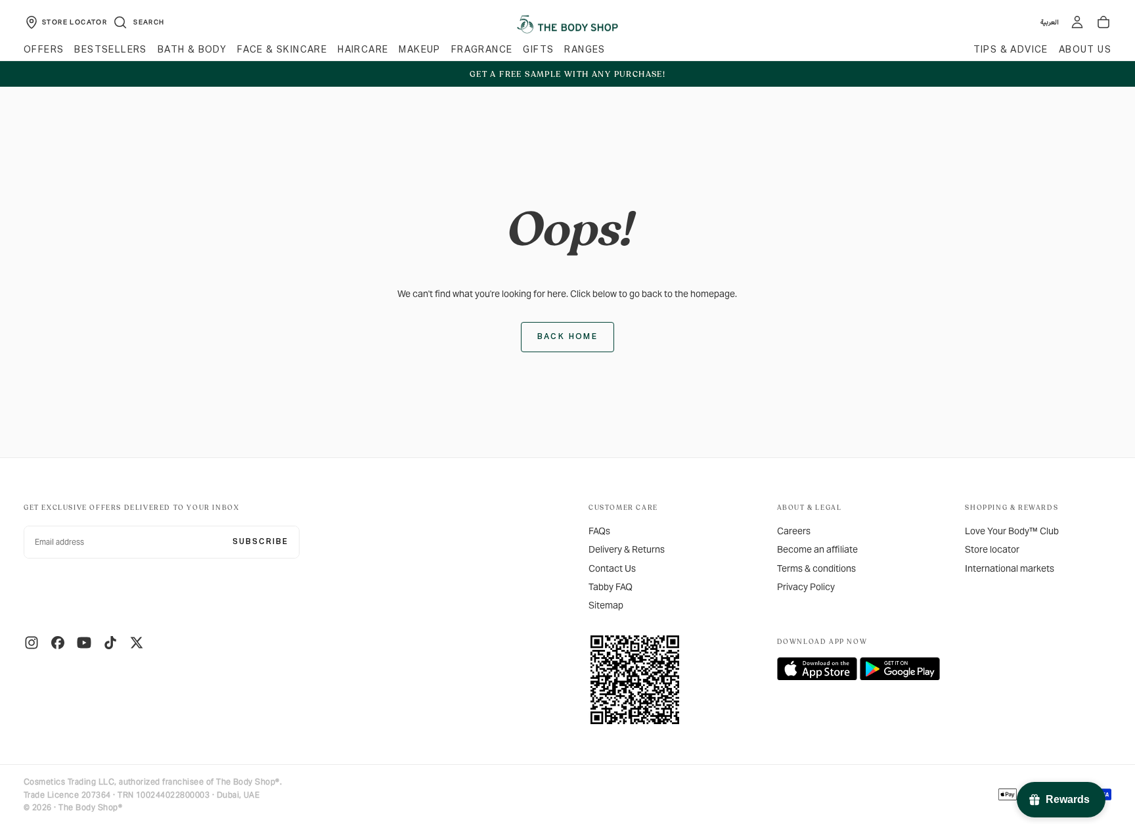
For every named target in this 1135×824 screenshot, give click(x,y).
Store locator (992, 549)
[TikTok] (110, 643)
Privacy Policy (806, 587)
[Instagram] (31, 643)
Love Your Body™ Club (1012, 531)
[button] (138, 22)
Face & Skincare (282, 50)
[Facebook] (58, 643)
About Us (1085, 50)
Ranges (584, 50)
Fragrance (482, 50)
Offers (44, 50)
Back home (567, 337)
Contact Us (612, 568)
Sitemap (606, 605)
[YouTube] (84, 643)
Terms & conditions (816, 568)
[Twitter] (137, 643)
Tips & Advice (1010, 50)
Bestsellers (110, 50)
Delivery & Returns (627, 549)
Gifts (538, 50)
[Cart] (1103, 22)
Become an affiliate (817, 549)
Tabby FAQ (611, 587)
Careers (794, 531)
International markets (1009, 568)
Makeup (419, 50)
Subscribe (260, 542)
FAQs (599, 531)
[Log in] (1077, 22)
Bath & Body (192, 50)
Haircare (363, 50)
